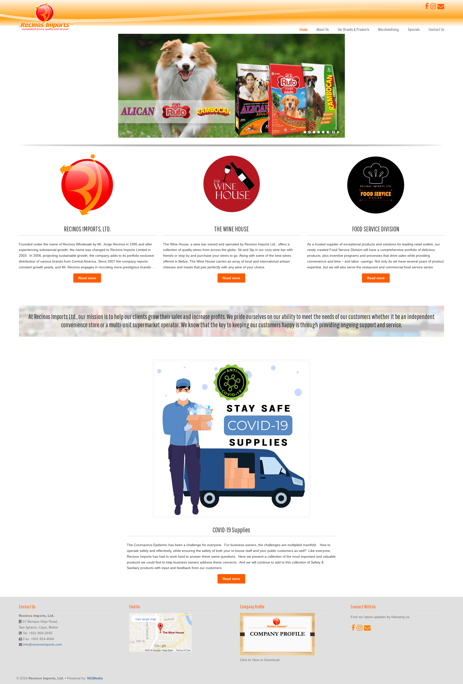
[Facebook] (427, 7)
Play (338, 132)
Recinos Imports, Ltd (47, 16)
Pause (333, 132)
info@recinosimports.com (42, 644)
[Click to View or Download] (277, 654)
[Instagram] (433, 7)
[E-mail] (440, 7)
